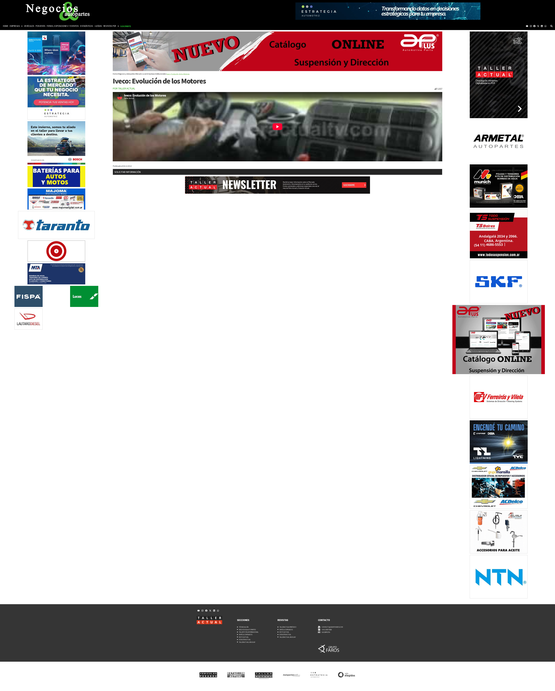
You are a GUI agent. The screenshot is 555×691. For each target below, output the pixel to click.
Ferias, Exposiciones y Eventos (63, 26)
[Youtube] (527, 26)
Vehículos (29, 26)
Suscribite (125, 26)
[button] (16, 26)
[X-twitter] (538, 26)
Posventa (40, 26)
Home (5, 26)
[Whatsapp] (545, 26)
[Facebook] (534, 26)
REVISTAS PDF (109, 26)
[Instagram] (531, 26)
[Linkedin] (542, 26)
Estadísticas (86, 26)
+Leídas (98, 26)
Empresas (15, 26)
